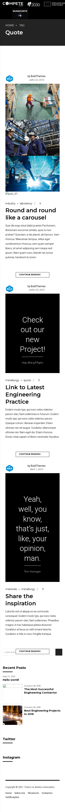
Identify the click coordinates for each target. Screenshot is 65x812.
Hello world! (11, 679)
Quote (27, 380)
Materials (11, 589)
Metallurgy (12, 380)
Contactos (47, 793)
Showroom (33, 793)
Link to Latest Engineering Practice (24, 394)
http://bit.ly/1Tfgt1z (32, 362)
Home (9, 25)
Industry (10, 203)
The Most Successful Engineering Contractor (40, 691)
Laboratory (26, 203)
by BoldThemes (37, 76)
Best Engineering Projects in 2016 (42, 712)
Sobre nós (19, 793)
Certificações (12, 797)
